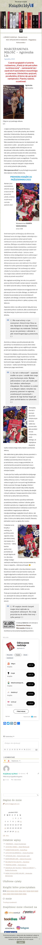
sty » (7, 835)
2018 (28, 891)
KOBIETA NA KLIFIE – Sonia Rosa (16, 850)
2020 (36, 891)
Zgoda (21, 942)
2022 (8, 894)
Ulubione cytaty (12, 881)
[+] (29, 749)
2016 (20, 891)
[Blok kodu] (22, 749)
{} (27, 749)
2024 (16, 894)
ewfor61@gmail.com (11, 804)
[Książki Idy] (21, 5)
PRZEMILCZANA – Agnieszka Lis (15, 865)
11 (21, 821)
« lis (4, 835)
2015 (16, 891)
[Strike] (12, 749)
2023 (12, 894)
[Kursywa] (7, 749)
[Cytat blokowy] (19, 749)
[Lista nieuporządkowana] (17, 749)
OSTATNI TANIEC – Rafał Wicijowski (17, 847)
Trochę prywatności (10, 902)
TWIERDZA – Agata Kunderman (15, 844)
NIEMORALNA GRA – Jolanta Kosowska (18, 859)
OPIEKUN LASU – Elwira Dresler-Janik (17, 856)
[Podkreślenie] (10, 749)
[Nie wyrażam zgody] (39, 939)
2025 (20, 894)
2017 (24, 891)
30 (16, 831)
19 (5, 828)
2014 (12, 891)
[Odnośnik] (24, 749)
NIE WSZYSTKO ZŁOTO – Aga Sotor (17, 862)
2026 (24, 894)
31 (18, 831)
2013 (8, 891)
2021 (5, 894)
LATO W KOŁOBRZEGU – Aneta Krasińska (19, 853)
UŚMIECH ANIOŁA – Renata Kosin (15, 37)
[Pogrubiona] (5, 749)
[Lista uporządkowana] (14, 749)
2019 (32, 891)
